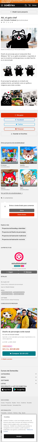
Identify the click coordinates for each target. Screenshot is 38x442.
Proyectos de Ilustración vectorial (13, 239)
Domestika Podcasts (6, 405)
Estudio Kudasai (16, 20)
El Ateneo (4, 165)
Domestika (4, 413)
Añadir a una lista (7, 359)
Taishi (21, 188)
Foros (18, 402)
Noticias (15, 413)
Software (5, 380)
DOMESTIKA (9, 5)
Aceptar (19, 436)
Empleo (14, 402)
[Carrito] (29, 5)
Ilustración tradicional (7, 294)
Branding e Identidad (7, 292)
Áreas (3, 377)
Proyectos (8, 402)
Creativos (23, 402)
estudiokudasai (19, 143)
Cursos (3, 402)
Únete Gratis (22, 214)
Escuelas (29, 402)
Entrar (34, 5)
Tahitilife (22, 165)
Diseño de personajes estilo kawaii (16, 332)
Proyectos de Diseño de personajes (14, 232)
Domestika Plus (17, 405)
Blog (20, 413)
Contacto (10, 413)
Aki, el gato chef (5, 282)
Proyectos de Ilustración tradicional (14, 236)
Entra (22, 210)
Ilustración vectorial (19, 294)
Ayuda (23, 413)
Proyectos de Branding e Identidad (13, 228)
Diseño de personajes (19, 292)
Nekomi (3, 188)
